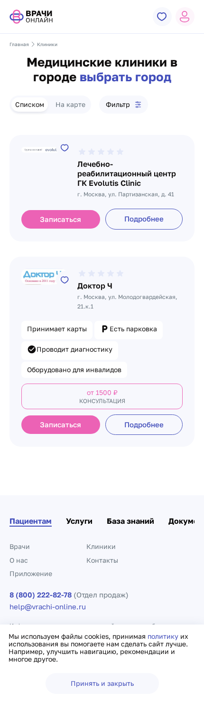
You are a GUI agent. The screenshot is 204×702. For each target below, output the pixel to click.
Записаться (60, 219)
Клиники (101, 546)
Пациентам (30, 521)
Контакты (102, 560)
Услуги (79, 521)
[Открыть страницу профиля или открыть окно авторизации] (185, 16)
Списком (29, 104)
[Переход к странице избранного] (162, 16)
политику (164, 636)
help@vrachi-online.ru (47, 606)
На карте (70, 104)
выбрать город (125, 77)
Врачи (19, 546)
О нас (18, 560)
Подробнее (144, 218)
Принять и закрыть (102, 683)
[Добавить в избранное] (64, 147)
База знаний (130, 521)
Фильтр (118, 104)
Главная (19, 44)
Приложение (30, 573)
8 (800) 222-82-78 (40, 594)
